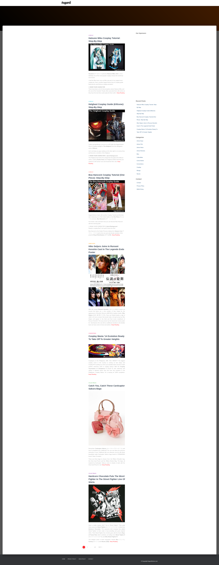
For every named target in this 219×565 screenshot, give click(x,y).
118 (95, 547)
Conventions (92, 333)
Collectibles (92, 382)
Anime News (92, 243)
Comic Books (140, 160)
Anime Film (140, 144)
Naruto (138, 174)
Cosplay (91, 35)
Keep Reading (121, 93)
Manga (138, 170)
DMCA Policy (140, 189)
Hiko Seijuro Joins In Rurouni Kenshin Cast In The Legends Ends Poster (106, 249)
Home (63, 559)
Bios (138, 154)
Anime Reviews (141, 150)
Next (100, 547)
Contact (139, 182)
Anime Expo (140, 141)
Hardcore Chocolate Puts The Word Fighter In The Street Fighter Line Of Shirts (107, 479)
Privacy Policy (140, 186)
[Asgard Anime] (66, 3)
